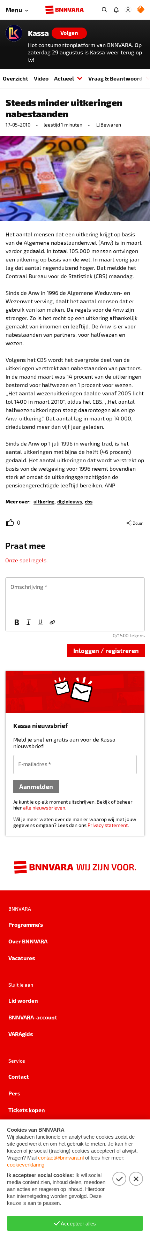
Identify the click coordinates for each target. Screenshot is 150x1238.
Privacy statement (108, 825)
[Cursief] (28, 622)
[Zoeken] (104, 10)
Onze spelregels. (26, 560)
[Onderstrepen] (40, 622)
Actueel (64, 78)
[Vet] (16, 622)
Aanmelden (36, 786)
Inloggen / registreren (106, 650)
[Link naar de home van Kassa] (14, 33)
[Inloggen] (128, 10)
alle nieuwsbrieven (44, 808)
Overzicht (15, 78)
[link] (43, 501)
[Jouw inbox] (116, 9)
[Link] (52, 622)
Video (41, 78)
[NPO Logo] (140, 10)
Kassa (38, 33)
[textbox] (75, 596)
